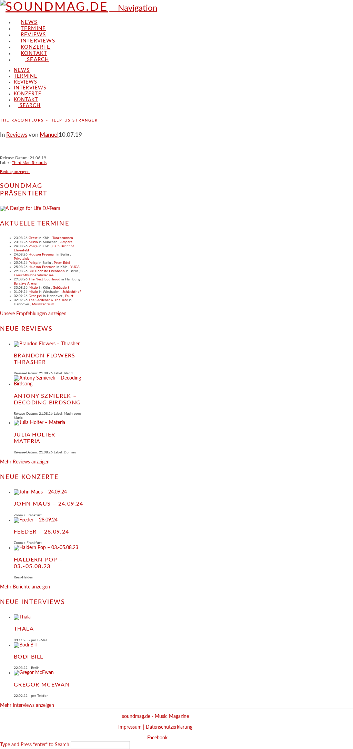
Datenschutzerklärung (169, 727)
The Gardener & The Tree (48, 300)
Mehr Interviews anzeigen (27, 705)
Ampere (66, 242)
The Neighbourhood (44, 279)
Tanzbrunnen (62, 238)
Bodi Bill (28, 657)
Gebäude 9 (61, 287)
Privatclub (21, 258)
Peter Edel (62, 263)
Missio (33, 242)
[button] (133, 8)
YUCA (75, 267)
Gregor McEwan (42, 685)
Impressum (130, 727)
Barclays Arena (25, 283)
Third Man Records (29, 163)
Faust (69, 296)
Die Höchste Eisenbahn (47, 271)
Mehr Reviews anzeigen (25, 462)
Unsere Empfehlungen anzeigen (33, 313)
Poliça (33, 246)
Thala (24, 629)
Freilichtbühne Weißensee (33, 275)
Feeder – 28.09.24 (41, 532)
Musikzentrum (43, 304)
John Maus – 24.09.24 (48, 504)
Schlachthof (71, 292)
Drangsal (35, 296)
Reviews (16, 135)
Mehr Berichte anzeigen (25, 587)
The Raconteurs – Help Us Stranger (49, 120)
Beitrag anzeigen (15, 172)
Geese (33, 238)
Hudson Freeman (42, 254)
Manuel (49, 135)
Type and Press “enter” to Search (34, 744)
